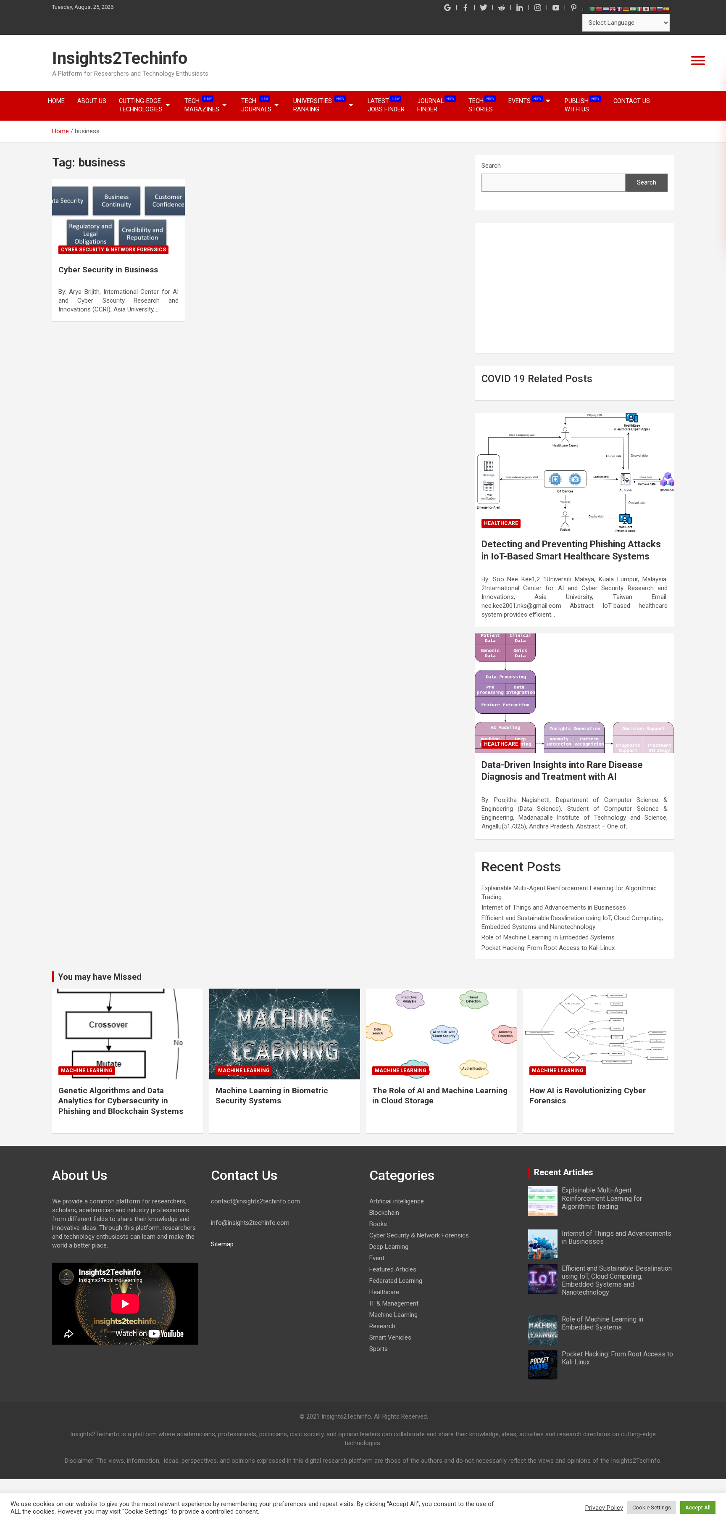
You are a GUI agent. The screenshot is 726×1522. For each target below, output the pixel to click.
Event (376, 1258)
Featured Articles (392, 1269)
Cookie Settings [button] (651, 1507)
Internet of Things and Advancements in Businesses (553, 907)
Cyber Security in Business (108, 269)
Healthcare (501, 523)
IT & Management (393, 1303)
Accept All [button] (697, 1507)
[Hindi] (632, 8)
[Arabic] (592, 8)
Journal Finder (435, 105)
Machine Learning (87, 1071)
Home (56, 101)
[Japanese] (646, 8)
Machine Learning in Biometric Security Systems (272, 1096)
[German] (626, 8)
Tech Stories (481, 105)
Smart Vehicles (390, 1337)
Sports (378, 1349)
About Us (91, 101)
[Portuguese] (653, 8)
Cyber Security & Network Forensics (113, 250)
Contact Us (631, 101)
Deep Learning (388, 1246)
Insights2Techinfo (119, 58)
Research (382, 1326)
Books (378, 1224)
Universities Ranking (318, 105)
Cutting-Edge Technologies (141, 105)
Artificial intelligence (396, 1201)
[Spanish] (666, 8)
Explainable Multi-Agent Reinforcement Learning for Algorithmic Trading (602, 1198)
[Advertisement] (574, 288)
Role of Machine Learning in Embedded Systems (548, 937)
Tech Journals (256, 105)
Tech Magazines (201, 105)
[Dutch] (605, 8)
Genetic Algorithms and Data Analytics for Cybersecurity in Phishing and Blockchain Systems (120, 1101)
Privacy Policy (604, 1507)
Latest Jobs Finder (386, 105)
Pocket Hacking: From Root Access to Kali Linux (548, 948)
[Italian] (639, 8)
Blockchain (384, 1212)
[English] (612, 8)
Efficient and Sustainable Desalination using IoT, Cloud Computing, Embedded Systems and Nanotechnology (617, 1280)
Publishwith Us (582, 105)
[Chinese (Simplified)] (599, 8)
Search (491, 165)
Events (524, 101)
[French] (619, 8)
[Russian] (659, 8)
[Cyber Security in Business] (118, 219)
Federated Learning (395, 1281)
